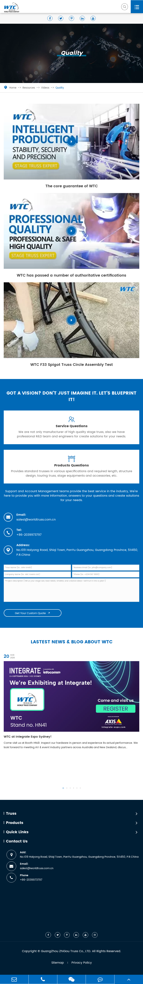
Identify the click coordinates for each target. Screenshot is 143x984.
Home (12, 88)
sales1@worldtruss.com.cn (36, 519)
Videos (45, 88)
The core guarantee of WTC (71, 186)
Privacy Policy (82, 962)
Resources (29, 88)
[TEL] (43, 979)
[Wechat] (71, 979)
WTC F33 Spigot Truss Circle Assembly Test (71, 365)
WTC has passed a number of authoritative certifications (71, 275)
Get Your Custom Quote (32, 613)
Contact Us (17, 841)
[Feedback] (100, 979)
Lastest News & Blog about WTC (71, 642)
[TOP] (129, 979)
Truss (11, 814)
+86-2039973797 (29, 534)
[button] (63, 788)
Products (14, 823)
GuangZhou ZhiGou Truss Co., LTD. (66, 951)
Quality (59, 88)
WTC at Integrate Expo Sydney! (28, 736)
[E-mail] (14, 979)
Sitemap (57, 962)
